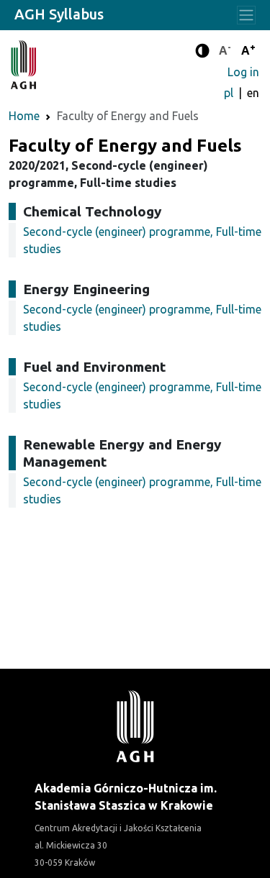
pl (230, 92)
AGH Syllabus (59, 14)
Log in (243, 71)
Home (24, 115)
